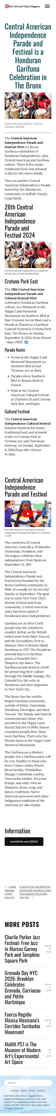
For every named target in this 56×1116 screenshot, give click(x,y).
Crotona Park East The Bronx (18, 123)
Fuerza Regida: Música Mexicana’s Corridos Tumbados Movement (22, 1023)
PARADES (19, 126)
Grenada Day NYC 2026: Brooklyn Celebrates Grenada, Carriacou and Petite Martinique (23, 987)
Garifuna (37, 123)
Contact (15, 1090)
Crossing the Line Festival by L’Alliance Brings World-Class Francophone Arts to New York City (35, 892)
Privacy (31, 1090)
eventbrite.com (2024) (24, 841)
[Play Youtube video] (28, 514)
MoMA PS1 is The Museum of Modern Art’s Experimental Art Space (22, 1053)
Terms (23, 1090)
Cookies (41, 1090)
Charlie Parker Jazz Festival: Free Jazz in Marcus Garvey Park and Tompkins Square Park (22, 948)
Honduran (9, 126)
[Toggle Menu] (47, 6)
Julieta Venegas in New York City (10, 892)
